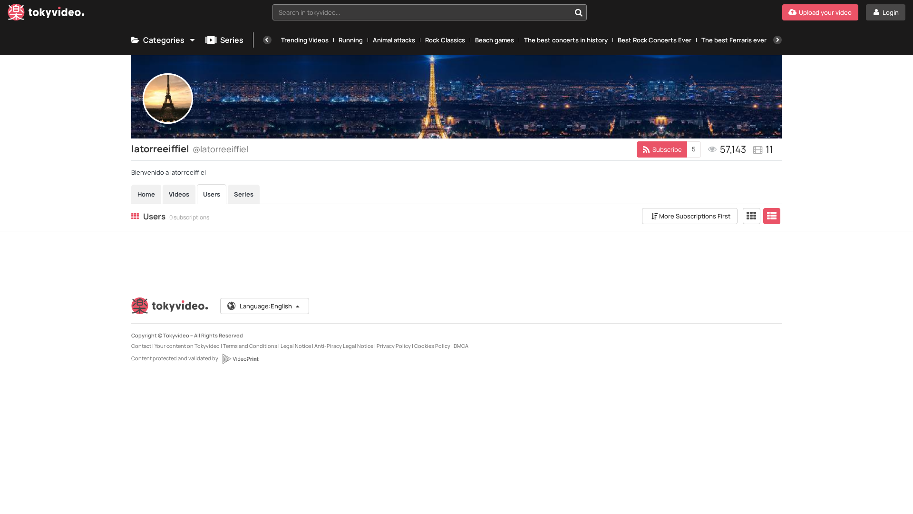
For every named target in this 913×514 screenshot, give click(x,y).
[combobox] (429, 12)
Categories (164, 40)
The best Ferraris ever (734, 40)
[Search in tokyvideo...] (579, 12)
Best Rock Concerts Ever (654, 40)
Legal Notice (296, 345)
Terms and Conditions (250, 345)
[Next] (777, 40)
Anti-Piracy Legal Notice (343, 345)
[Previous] (267, 40)
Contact (141, 345)
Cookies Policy (432, 345)
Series (231, 40)
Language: (266, 306)
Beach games (494, 40)
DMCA (461, 345)
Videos (179, 194)
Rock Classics (445, 40)
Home (146, 194)
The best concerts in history (566, 40)
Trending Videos (305, 40)
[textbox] (421, 12)
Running (351, 40)
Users (211, 194)
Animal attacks (394, 40)
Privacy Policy (394, 345)
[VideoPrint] (240, 359)
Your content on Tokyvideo (187, 345)
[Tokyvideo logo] (46, 14)
